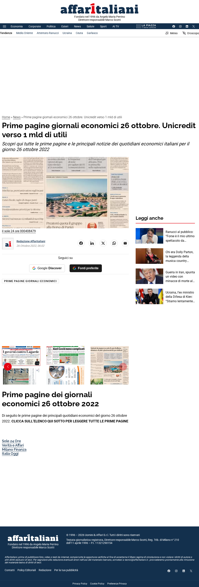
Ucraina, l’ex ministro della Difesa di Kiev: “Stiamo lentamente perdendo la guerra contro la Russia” (180, 297)
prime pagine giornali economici (30, 281)
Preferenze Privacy (117, 583)
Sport (103, 26)
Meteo (174, 33)
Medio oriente (24, 33)
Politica (51, 26)
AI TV (116, 26)
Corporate (35, 26)
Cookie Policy (97, 583)
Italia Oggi (10, 454)
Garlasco (92, 33)
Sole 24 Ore (11, 441)
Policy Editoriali (26, 570)
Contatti (10, 570)
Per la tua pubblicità (66, 570)
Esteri (64, 26)
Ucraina (67, 33)
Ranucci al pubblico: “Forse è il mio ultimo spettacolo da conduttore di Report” (180, 236)
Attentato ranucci (48, 33)
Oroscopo (193, 33)
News (77, 26)
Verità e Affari (13, 445)
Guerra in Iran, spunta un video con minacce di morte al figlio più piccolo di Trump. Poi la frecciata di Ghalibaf (180, 276)
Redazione (45, 570)
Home (6, 117)
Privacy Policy (79, 583)
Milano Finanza (14, 449)
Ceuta (79, 33)
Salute (90, 26)
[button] (8, 367)
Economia (17, 26)
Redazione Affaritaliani (31, 241)
